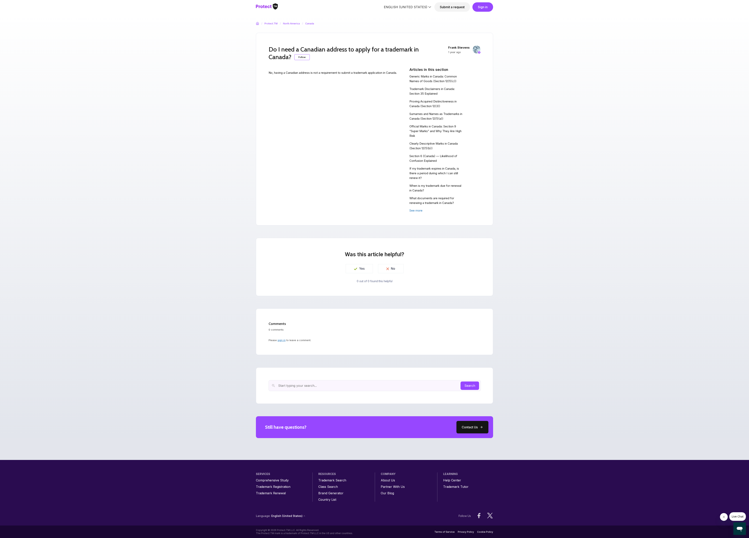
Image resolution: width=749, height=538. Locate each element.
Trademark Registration (273, 486)
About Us (388, 480)
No (393, 268)
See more (415, 210)
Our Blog (387, 493)
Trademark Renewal (271, 493)
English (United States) (405, 7)
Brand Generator (330, 493)
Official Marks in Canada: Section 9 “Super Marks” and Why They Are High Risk (435, 131)
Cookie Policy (485, 531)
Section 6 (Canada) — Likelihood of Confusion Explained (433, 158)
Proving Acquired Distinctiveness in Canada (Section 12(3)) (433, 104)
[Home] (267, 7)
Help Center (452, 480)
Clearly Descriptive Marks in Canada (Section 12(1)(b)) (433, 146)
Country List (327, 499)
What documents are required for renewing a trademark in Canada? (431, 200)
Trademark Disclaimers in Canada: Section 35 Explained (432, 91)
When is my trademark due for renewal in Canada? (435, 188)
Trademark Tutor (456, 486)
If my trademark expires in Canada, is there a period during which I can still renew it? (434, 173)
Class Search (328, 486)
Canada (309, 23)
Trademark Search (332, 480)
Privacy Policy (466, 531)
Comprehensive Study (272, 480)
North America (291, 23)
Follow (302, 57)
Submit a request (452, 7)
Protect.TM (271, 23)
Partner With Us (393, 486)
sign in (282, 340)
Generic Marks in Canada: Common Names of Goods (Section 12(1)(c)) (433, 79)
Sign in (483, 7)
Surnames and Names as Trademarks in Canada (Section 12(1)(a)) (435, 116)
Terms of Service (444, 531)
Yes (362, 268)
